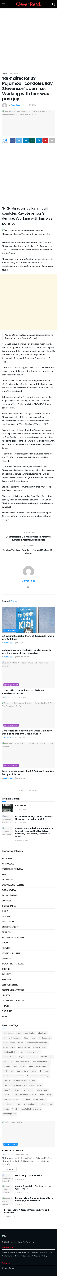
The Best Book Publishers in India (26, 1109)
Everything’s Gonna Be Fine (28, 1175)
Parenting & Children (13, 964)
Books (12, 1253)
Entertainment (14, 73)
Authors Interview (12, 869)
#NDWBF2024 (46, 1057)
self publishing (10, 985)
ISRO (42, 1095)
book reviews (22, 1071)
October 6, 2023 (22, 840)
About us (37, 1256)
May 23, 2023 (30, 105)
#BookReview (9, 1047)
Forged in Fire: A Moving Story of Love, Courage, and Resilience (34, 1199)
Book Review (9, 890)
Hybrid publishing (11, 953)
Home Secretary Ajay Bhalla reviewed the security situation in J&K (34, 818)
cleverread (29, 1090)
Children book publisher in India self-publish (22, 1085)
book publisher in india (39, 1066)
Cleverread (12, 1242)
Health (6, 948)
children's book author (13, 1076)
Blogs (5, 874)
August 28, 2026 (22, 1154)
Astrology (8, 864)
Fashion (6, 932)
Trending (7, 1011)
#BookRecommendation (13, 1042)
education (8, 921)
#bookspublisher (10, 1052)
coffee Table (9, 906)
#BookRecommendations (37, 1042)
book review (8, 1071)
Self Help (6, 979)
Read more (9, 1169)
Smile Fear (20, 805)
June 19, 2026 (21, 809)
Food (5, 942)
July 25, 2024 (20, 738)
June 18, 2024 (21, 697)
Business (6, 900)
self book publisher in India (34, 1099)
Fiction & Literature (13, 937)
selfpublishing (46, 1104)
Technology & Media (13, 1000)
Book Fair (7, 879)
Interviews (8, 1256)
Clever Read (15, 105)
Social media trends (13, 990)
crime (5, 911)
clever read (42, 1090)
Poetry (6, 969)
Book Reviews (10, 630)
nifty (49, 1095)
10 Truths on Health (12, 1150)
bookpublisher (20, 1066)
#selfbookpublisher (41, 1061)
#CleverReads (9, 1057)
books (34, 1071)
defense (6, 916)
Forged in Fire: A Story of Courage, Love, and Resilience (26, 1211)
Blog (45, 1256)
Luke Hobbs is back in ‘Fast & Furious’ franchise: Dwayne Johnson (28, 772)
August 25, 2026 (22, 1204)
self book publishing (11, 1104)
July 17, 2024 (21, 823)
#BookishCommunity (12, 1038)
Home (4, 73)
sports (6, 1109)
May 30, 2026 (20, 643)
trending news (9, 1114)
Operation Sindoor (11, 1099)
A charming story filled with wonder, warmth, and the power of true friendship (26, 651)
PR (51, 1253)
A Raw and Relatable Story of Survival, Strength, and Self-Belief (28, 637)
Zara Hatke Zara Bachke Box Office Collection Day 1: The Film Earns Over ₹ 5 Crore (27, 732)
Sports (6, 995)
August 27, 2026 (22, 1192)
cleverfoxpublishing (11, 1090)
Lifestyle (7, 958)
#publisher (8, 1061)
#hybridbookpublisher (28, 1057)
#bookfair (42, 1033)
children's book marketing (37, 1076)
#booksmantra (39, 1047)
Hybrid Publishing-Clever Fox (15, 1095)
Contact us (27, 1256)
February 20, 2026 (23, 657)
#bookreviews (24, 1047)
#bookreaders (44, 1038)
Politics (6, 974)
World (5, 1016)
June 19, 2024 (21, 778)
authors (6, 1066)
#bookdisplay (29, 1033)
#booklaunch (29, 1038)
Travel (5, 1006)
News (17, 1256)
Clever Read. (28, 4)
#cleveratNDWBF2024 (30, 1052)
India (34, 1095)
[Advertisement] (28, 39)
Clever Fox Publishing (25, 1242)
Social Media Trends (39, 1253)
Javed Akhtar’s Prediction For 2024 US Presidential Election (23, 692)
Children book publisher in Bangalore (19, 1080)
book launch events (13, 885)
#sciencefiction (22, 1061)
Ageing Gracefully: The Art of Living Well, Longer (33, 1187)
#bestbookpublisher (11, 1033)
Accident (7, 858)
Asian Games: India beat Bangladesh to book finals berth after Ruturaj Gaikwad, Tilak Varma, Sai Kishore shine (34, 832)
